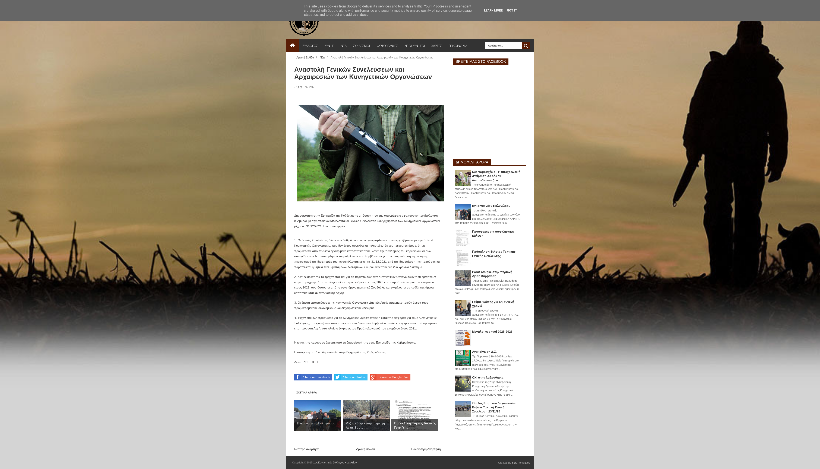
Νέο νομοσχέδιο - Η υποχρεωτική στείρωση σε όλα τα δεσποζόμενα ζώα (496, 176)
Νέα (311, 87)
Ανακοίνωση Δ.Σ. (484, 351)
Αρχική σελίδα (365, 449)
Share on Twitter (354, 377)
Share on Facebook (316, 377)
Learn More (493, 10)
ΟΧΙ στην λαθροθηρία (488, 377)
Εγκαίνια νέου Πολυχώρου (491, 205)
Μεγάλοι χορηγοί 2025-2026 (492, 331)
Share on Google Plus (393, 377)
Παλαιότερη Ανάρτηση (426, 449)
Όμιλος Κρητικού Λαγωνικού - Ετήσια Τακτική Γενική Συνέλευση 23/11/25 (493, 407)
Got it (512, 10)
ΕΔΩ (305, 362)
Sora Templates (521, 462)
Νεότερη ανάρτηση (306, 449)
